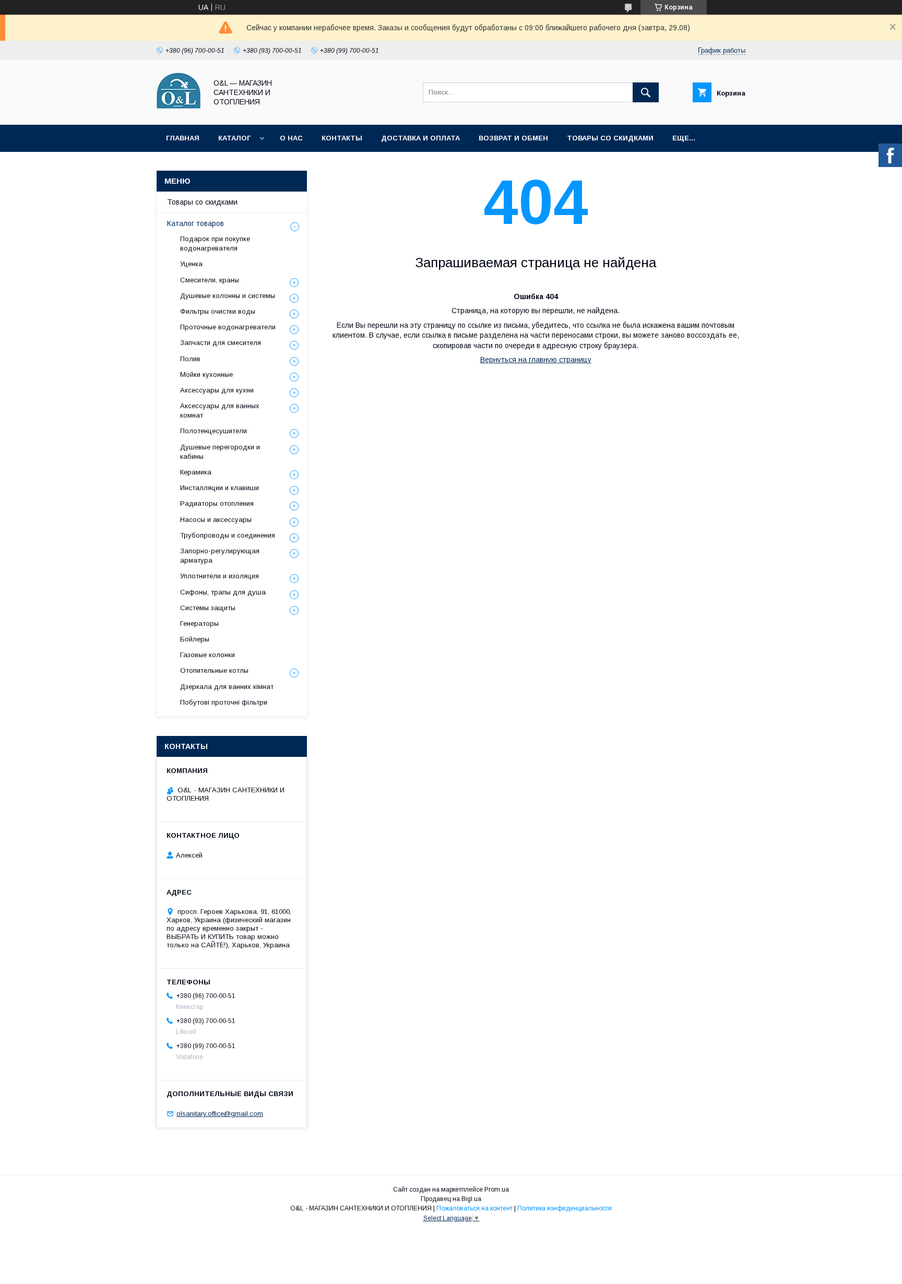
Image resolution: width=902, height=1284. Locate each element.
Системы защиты (207, 608)
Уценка (191, 264)
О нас (291, 138)
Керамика (195, 472)
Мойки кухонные (206, 374)
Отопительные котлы (214, 670)
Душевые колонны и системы (227, 296)
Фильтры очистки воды (217, 311)
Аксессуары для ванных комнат (219, 410)
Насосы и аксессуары (216, 520)
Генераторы (199, 623)
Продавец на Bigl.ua (451, 1199)
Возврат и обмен (513, 138)
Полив (190, 359)
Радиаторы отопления (217, 503)
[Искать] (646, 92)
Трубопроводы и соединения (227, 535)
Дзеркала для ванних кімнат (227, 687)
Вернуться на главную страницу (535, 359)
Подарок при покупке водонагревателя (215, 243)
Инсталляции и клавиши (219, 488)
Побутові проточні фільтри (223, 702)
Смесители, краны (209, 280)
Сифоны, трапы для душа (223, 592)
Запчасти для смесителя (220, 343)
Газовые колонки (207, 655)
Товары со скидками (610, 138)
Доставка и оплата (420, 138)
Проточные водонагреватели (228, 327)
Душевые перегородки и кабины (220, 451)
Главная (182, 138)
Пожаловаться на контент (474, 1208)
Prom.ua (496, 1189)
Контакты (342, 138)
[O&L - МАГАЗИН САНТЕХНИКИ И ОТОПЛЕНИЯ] (179, 111)
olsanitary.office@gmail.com (219, 1113)
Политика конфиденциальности (564, 1208)
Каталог (234, 138)
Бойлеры (194, 639)
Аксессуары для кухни (217, 390)
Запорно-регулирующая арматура (219, 555)
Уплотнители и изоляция (219, 576)
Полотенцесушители (213, 431)
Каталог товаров (195, 223)
